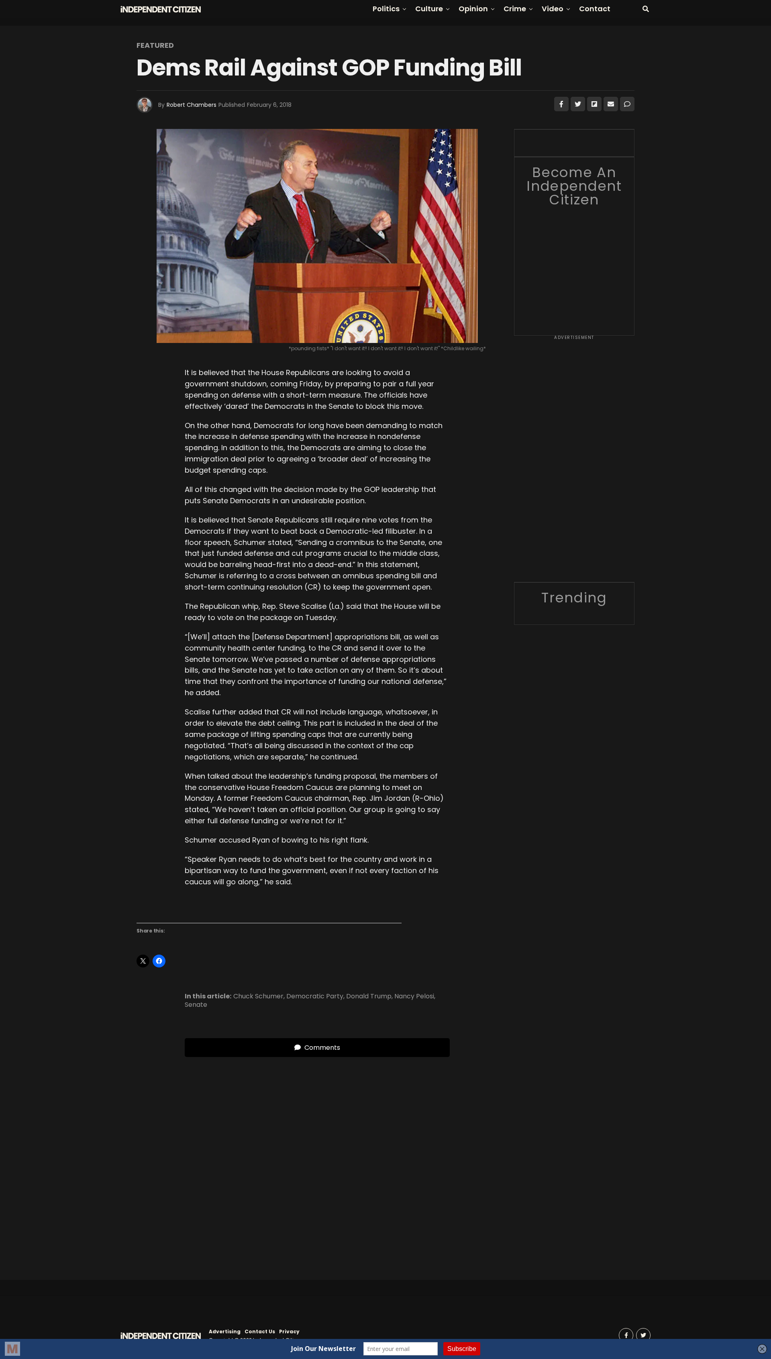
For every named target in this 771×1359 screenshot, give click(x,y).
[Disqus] (317, 1157)
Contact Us (260, 1331)
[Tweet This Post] (578, 104)
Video (552, 9)
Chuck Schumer (258, 996)
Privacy (289, 1331)
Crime (515, 9)
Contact (594, 9)
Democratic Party (314, 996)
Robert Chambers (191, 105)
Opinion (473, 9)
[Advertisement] (574, 461)
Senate (196, 1005)
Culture (429, 9)
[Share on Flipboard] (594, 104)
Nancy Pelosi (414, 996)
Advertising (225, 1331)
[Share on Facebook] (561, 104)
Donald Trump (369, 996)
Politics (386, 9)
